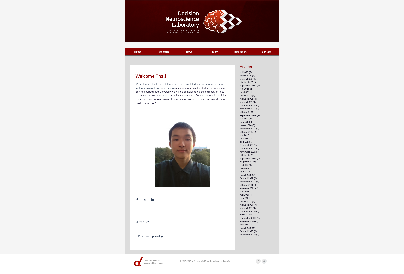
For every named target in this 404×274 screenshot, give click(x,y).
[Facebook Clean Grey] (258, 261)
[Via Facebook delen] (137, 199)
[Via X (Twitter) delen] (144, 199)
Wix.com (231, 261)
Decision (188, 13)
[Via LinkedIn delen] (152, 199)
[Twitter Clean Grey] (264, 261)
